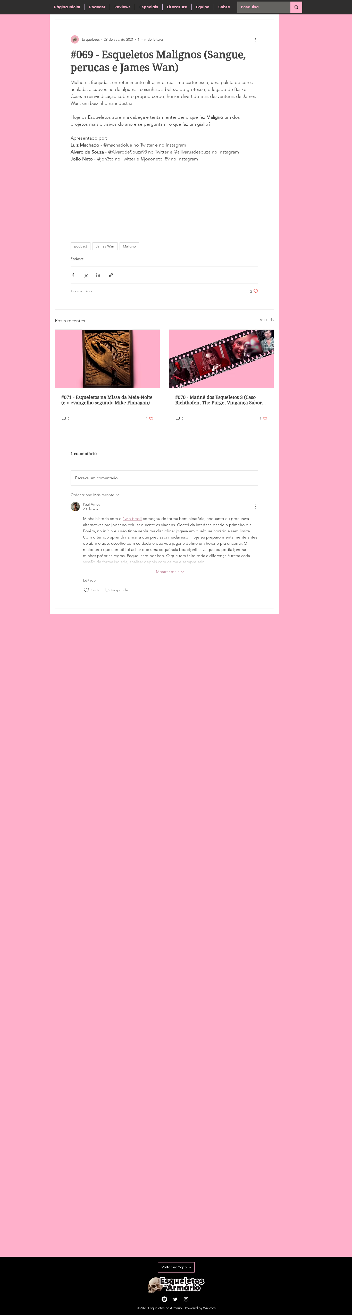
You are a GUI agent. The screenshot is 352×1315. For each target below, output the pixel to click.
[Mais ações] (255, 39)
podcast (80, 246)
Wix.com (209, 1308)
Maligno (129, 246)
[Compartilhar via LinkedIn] (98, 275)
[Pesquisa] (296, 7)
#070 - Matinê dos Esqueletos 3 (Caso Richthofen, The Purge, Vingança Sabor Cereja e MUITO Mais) (218, 400)
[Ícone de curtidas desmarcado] (86, 590)
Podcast (77, 258)
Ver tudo (267, 320)
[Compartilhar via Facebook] (73, 275)
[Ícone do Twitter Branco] (175, 1299)
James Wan (105, 246)
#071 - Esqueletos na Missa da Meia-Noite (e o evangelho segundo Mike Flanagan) (107, 400)
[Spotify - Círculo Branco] (164, 1299)
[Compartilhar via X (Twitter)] (85, 275)
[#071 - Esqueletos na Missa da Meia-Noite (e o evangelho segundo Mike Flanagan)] (107, 359)
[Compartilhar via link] (110, 275)
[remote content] (164, 199)
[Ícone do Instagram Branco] (186, 1299)
